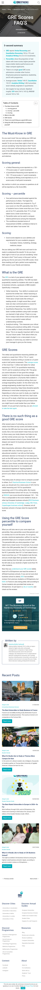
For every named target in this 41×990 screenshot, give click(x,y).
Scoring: (10, 113)
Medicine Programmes (8, 946)
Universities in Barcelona (9, 910)
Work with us (25, 970)
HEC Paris (33, 503)
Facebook (5, 965)
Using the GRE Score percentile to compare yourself (18, 124)
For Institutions (26, 968)
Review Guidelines (27, 938)
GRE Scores (8, 118)
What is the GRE (10, 115)
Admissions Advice (19, 9)
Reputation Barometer (28, 943)
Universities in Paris (8, 919)
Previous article (8, 878)
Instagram (5, 970)
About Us (24, 965)
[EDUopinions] (21, 2)
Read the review (20, 627)
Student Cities (26, 918)
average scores (32, 362)
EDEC (4, 582)
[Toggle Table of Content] (34, 103)
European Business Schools (30, 913)
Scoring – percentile (13, 111)
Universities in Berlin (8, 913)
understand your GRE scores (22, 569)
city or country (28, 587)
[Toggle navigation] (3, 2)
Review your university (28, 935)
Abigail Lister (5, 704)
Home (4, 9)
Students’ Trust (26, 973)
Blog (9, 9)
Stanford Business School (22, 482)
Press (23, 976)
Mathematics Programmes (10, 949)
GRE (6, 277)
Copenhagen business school (12, 505)
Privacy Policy (29, 986)
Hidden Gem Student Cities (29, 915)
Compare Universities (28, 940)
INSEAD (6, 495)
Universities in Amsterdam (9, 908)
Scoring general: (12, 108)
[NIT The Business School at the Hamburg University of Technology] (20, 601)
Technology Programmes (9, 943)
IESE (22, 577)
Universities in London (8, 916)
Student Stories (6, 753)
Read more (7, 721)
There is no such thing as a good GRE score (18, 120)
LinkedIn (4, 968)
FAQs (23, 946)
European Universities (28, 910)
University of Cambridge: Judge (18, 503)
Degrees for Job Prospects (29, 921)
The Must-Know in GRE (12, 106)
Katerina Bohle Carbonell (16, 644)
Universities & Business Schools (10, 707)
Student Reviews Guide (8, 801)
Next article (33, 878)
